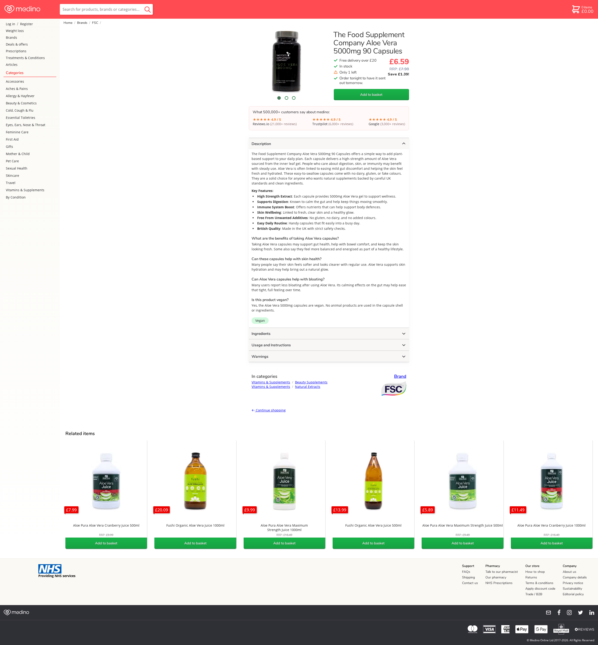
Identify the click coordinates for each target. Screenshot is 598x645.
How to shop (535, 572)
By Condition (16, 197)
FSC (95, 23)
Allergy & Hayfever (20, 96)
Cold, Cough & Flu (19, 110)
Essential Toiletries (20, 117)
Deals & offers (17, 44)
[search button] (147, 9)
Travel (10, 183)
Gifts (9, 146)
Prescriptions (16, 51)
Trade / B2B (533, 594)
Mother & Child (18, 154)
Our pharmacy (495, 577)
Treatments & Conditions (25, 58)
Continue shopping (270, 410)
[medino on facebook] (556, 612)
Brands (11, 37)
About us (569, 572)
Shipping (468, 577)
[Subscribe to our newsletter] (546, 612)
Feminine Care (17, 132)
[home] (29, 9)
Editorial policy (573, 594)
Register (26, 24)
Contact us (470, 583)
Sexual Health (16, 168)
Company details (575, 577)
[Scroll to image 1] (279, 98)
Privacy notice (573, 583)
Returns (531, 577)
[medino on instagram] (567, 612)
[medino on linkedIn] (589, 612)
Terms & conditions (539, 583)
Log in (10, 24)
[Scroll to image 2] (286, 98)
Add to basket (371, 94)
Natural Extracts (307, 386)
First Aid (12, 139)
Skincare (12, 175)
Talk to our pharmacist (501, 572)
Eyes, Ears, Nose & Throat (25, 125)
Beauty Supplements (311, 382)
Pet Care (12, 161)
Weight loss (15, 30)
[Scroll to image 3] (294, 98)
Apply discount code (540, 588)
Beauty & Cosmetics (21, 103)
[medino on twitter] (578, 612)
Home (68, 23)
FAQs (466, 572)
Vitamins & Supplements (25, 190)
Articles (12, 64)
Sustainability (572, 588)
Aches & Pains (17, 88)
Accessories (15, 81)
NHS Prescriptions (499, 583)
